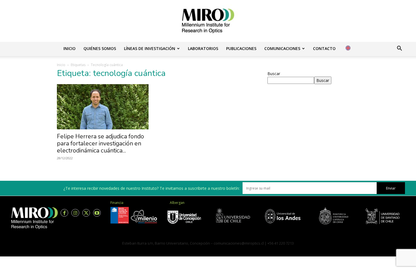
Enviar (391, 188)
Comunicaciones (282, 48)
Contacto (324, 48)
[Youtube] (97, 213)
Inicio (69, 48)
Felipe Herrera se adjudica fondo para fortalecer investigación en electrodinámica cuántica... (100, 143)
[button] (399, 49)
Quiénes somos (99, 48)
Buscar (273, 73)
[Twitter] (86, 213)
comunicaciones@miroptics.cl (239, 243)
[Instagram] (75, 213)
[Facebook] (64, 213)
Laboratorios (203, 48)
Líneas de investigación (149, 48)
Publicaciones (241, 48)
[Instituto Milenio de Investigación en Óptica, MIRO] (208, 21)
